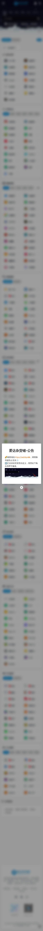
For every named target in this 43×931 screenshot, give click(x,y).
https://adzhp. (22, 457)
